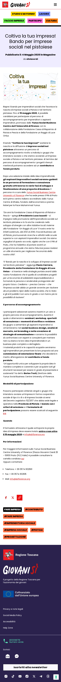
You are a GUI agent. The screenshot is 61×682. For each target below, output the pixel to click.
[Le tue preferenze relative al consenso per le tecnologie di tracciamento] (56, 677)
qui (22, 458)
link (4, 413)
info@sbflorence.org (34, 434)
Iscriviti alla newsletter (30, 667)
